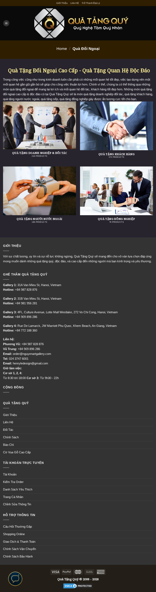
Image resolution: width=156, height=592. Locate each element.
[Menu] (6, 23)
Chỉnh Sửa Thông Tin (17, 504)
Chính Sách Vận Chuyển (19, 549)
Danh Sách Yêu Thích (17, 489)
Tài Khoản (9, 474)
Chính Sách (11, 437)
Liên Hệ (74, 2)
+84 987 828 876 (33, 344)
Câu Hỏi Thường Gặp (17, 526)
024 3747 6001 (18, 358)
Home (61, 48)
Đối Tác (8, 429)
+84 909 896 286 (29, 349)
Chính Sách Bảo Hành (18, 556)
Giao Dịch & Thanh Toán (19, 541)
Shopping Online (14, 534)
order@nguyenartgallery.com (32, 353)
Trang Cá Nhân (13, 497)
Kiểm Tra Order (13, 482)
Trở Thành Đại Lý (91, 2)
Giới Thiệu (62, 2)
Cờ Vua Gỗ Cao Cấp (17, 452)
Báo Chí (8, 444)
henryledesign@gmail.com (30, 363)
